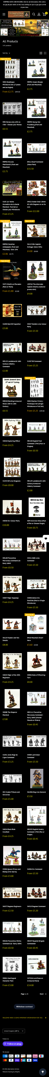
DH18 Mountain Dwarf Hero (35, 639)
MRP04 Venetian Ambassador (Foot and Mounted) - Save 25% (11, 247)
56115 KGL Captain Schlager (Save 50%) (34, 245)
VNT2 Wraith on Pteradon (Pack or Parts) (12, 285)
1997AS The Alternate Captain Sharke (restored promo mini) (36, 287)
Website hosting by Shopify (11, 1072)
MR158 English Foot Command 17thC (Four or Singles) (36, 443)
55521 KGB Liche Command (33, 559)
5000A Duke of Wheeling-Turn (36, 676)
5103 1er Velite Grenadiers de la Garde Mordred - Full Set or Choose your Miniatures (11, 206)
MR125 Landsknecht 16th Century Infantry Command (12, 364)
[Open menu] (4, 14)
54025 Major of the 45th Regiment (11, 676)
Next (42, 994)
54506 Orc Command (34, 869)
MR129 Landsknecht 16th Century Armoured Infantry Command (36, 483)
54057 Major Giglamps (11, 598)
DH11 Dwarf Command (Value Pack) (35, 163)
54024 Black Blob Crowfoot (9, 830)
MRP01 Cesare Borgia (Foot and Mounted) (35, 83)
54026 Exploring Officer (11, 441)
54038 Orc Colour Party (11, 521)
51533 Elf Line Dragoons (11, 481)
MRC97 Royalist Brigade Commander (35, 942)
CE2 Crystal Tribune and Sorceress (11, 793)
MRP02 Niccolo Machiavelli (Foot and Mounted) (10, 164)
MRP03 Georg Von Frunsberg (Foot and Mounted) (34, 124)
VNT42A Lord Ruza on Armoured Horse (35, 979)
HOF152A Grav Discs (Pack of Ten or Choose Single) (36, 522)
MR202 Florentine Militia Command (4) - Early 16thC (12, 942)
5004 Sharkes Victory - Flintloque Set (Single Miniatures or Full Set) (35, 403)
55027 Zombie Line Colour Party (36, 325)
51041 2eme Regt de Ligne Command (10, 756)
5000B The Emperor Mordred (10, 713)
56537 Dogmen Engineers (12, 906)
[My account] (39, 14)
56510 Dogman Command (36, 906)
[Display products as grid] (41, 53)
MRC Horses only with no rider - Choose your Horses (12, 123)
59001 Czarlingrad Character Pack (9, 979)
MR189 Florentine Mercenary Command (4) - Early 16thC (12, 560)
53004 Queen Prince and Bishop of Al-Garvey (12, 870)
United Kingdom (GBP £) (11, 1031)
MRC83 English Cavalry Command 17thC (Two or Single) (35, 832)
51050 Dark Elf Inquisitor (12, 324)
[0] (44, 14)
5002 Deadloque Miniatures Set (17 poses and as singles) (11, 84)
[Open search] (33, 14)
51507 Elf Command (34, 361)
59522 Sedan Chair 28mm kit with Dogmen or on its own (36, 204)
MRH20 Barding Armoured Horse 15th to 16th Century (12, 403)
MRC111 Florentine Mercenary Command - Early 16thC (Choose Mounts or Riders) (35, 716)
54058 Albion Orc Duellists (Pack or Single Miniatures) (36, 600)
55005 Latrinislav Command (33, 756)
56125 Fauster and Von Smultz (11, 639)
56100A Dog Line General (36, 792)
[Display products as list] (45, 53)
